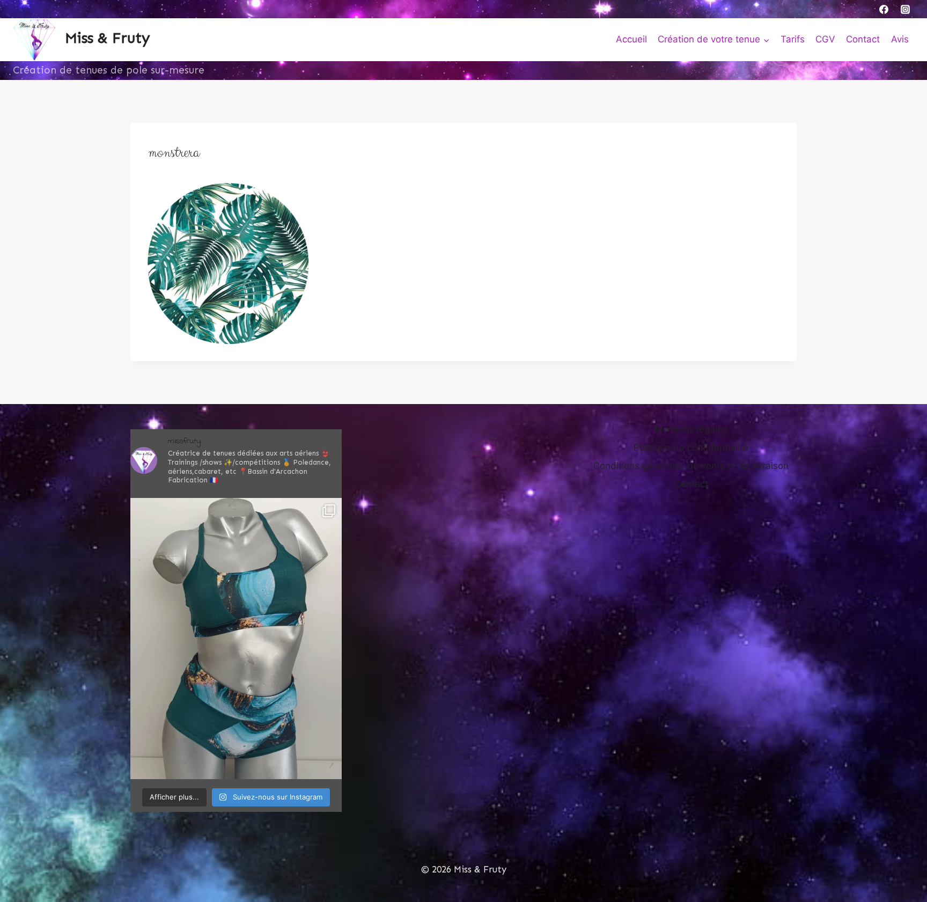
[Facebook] (884, 9)
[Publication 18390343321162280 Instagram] (236, 638)
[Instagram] (905, 9)
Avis (900, 39)
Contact (863, 39)
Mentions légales (690, 429)
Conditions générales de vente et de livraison (691, 465)
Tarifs (793, 39)
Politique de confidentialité (691, 447)
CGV (825, 39)
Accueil (631, 39)
